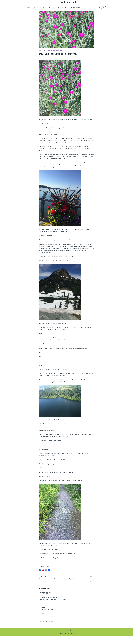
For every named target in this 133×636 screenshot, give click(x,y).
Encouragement (50, 50)
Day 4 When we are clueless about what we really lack (81, 579)
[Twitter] (102, 7)
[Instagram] (105, 7)
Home (29, 7)
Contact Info (63, 7)
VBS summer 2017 (60, 50)
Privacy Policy (75, 7)
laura (42, 57)
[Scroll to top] (129, 633)
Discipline (42, 50)
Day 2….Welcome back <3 (47, 578)
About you (53, 7)
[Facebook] (99, 7)
